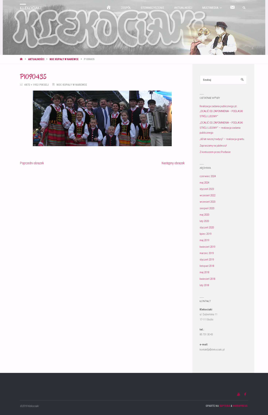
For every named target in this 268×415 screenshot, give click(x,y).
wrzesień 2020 (207, 201)
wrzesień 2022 (207, 195)
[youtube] (238, 394)
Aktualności (36, 59)
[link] (244, 8)
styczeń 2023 (207, 189)
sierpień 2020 (207, 208)
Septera (224, 406)
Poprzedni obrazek (32, 163)
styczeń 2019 (207, 259)
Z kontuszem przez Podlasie (215, 152)
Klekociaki (30, 8)
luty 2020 (204, 221)
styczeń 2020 (207, 227)
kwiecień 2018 (207, 278)
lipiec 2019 (205, 233)
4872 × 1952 (31, 84)
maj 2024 (204, 182)
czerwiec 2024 (208, 176)
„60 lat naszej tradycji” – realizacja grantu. (222, 139)
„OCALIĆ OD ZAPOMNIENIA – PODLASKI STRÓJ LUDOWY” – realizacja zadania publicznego (221, 127)
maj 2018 (204, 272)
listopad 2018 (207, 266)
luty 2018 (204, 285)
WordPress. (240, 406)
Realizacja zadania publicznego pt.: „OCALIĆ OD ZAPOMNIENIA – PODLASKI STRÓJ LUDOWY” (221, 111)
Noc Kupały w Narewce (64, 59)
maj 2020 (204, 214)
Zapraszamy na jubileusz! (213, 145)
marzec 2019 (207, 253)
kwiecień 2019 (207, 246)
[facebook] (245, 394)
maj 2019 (204, 240)
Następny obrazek (173, 163)
